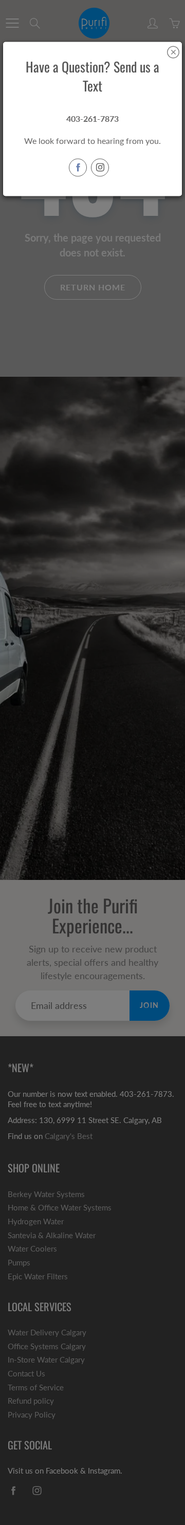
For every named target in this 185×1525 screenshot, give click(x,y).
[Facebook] (78, 167)
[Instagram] (100, 167)
